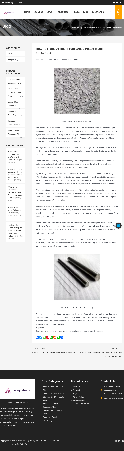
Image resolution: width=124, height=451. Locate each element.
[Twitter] (117, 3)
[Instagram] (121, 3)
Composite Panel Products (53, 394)
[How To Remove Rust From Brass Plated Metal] (77, 91)
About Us (76, 387)
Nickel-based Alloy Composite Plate (14, 92)
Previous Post (53, 350)
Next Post (101, 352)
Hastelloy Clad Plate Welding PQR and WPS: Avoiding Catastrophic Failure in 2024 (15, 230)
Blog (10, 60)
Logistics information (81, 404)
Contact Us (77, 390)
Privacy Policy (78, 397)
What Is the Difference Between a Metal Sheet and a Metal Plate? (15, 192)
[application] (53, 12)
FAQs (75, 394)
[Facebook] (114, 3)
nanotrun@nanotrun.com (113, 398)
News (10, 54)
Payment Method (79, 400)
